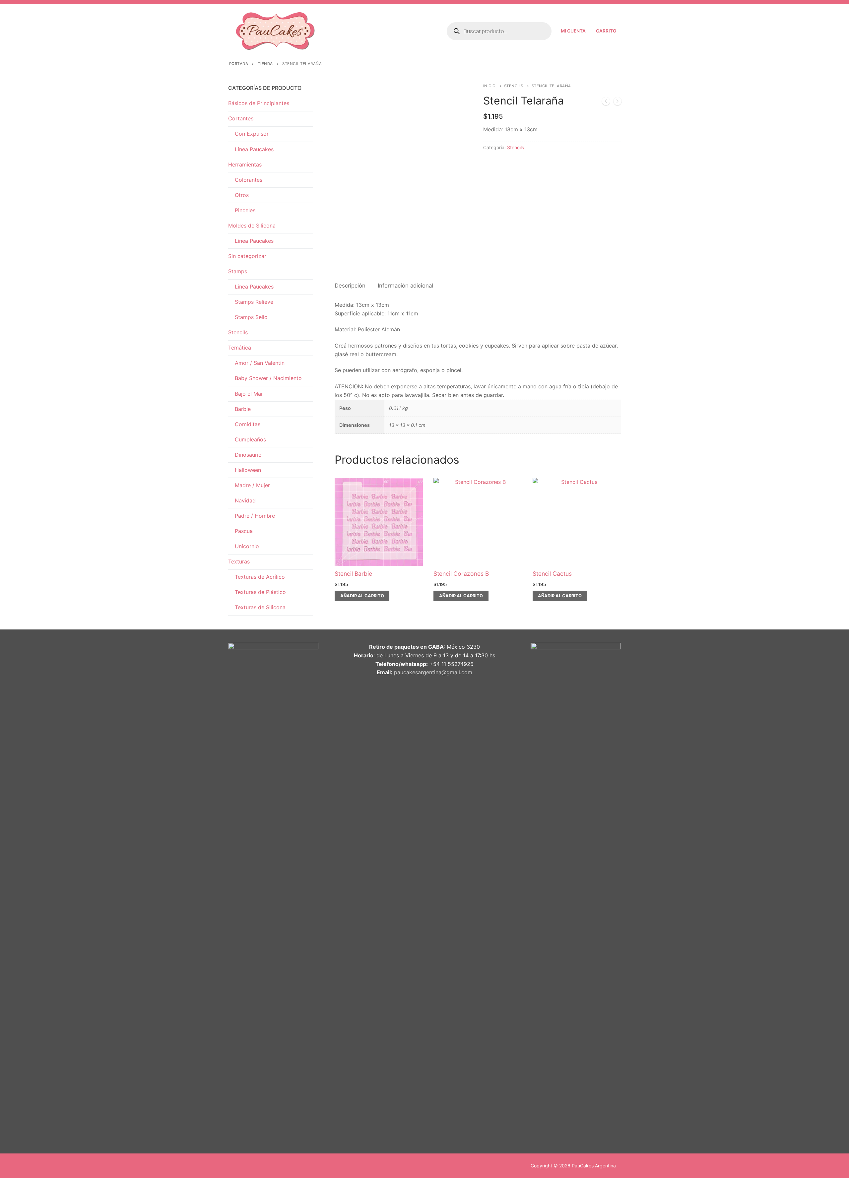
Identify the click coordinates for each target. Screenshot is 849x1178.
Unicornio (247, 546)
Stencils (513, 86)
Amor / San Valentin (260, 363)
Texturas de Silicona (260, 607)
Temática (239, 347)
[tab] (350, 285)
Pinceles (245, 210)
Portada (238, 63)
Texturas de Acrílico (260, 576)
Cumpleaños (250, 439)
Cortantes (240, 118)
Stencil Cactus (552, 573)
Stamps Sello (251, 317)
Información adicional (405, 285)
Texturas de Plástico (260, 592)
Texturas (239, 561)
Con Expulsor (252, 133)
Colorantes (248, 179)
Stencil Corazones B (461, 573)
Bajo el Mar (249, 393)
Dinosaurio (248, 454)
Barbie (243, 409)
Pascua (244, 531)
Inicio (489, 86)
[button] (362, 596)
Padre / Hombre (255, 515)
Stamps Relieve (254, 301)
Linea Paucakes (254, 149)
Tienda (265, 63)
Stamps (237, 271)
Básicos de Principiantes (258, 103)
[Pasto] (606, 102)
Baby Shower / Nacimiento (268, 378)
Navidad (245, 500)
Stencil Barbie (353, 573)
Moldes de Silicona (252, 225)
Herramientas (245, 164)
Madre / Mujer (252, 485)
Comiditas (247, 424)
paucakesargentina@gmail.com (433, 672)
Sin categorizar (247, 256)
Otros (242, 195)
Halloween (248, 470)
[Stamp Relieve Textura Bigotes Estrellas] (617, 102)
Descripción (350, 285)
